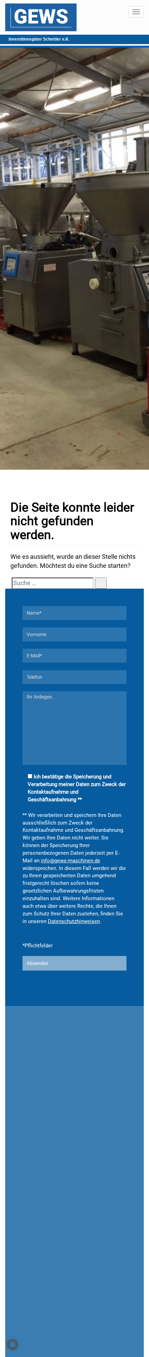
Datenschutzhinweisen (74, 921)
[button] (12, 1344)
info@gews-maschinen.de (70, 860)
